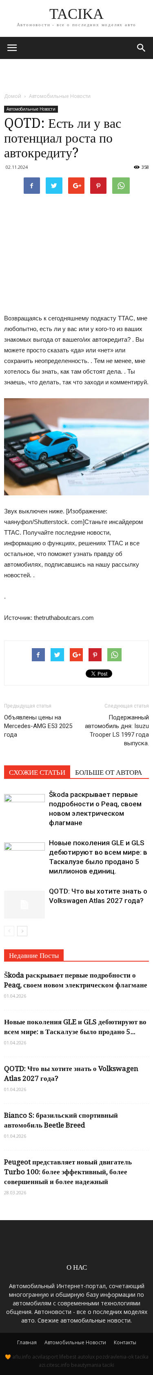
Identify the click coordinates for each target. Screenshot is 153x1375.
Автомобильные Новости (31, 109)
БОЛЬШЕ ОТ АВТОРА (108, 772)
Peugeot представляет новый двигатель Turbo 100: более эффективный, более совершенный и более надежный (68, 1172)
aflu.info (21, 1356)
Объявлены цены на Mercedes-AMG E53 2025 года (38, 726)
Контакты (125, 1342)
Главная (27, 1342)
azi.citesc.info (54, 1364)
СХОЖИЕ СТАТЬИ (37, 772)
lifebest (67, 1356)
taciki (108, 1364)
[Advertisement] (76, 73)
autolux (86, 1356)
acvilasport (45, 1356)
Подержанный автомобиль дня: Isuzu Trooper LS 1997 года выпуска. (117, 730)
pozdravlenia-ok (115, 1356)
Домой (12, 96)
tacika (142, 1356)
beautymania (86, 1364)
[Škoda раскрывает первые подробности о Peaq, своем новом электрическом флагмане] (24, 804)
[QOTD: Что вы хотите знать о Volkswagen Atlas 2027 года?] (24, 901)
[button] (141, 48)
